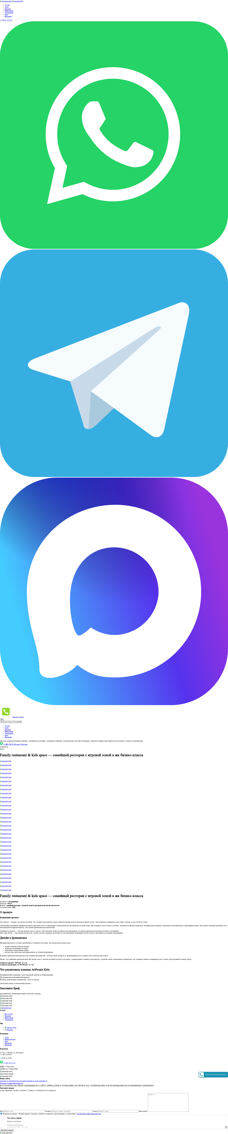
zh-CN (19, 722)
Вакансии (8, 16)
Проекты (8, 1016)
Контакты (8, 1045)
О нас (7, 7)
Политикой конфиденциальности (89, 1114)
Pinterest (10, 1030)
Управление (9, 13)
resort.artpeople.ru (41, 1081)
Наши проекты (10, 1039)
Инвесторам (9, 11)
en (2, 722)
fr (14, 722)
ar (5, 722)
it (8, 722)
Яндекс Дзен (11, 1028)
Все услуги (9, 1014)
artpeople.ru (4, 1081)
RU (2, 719)
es (11, 722)
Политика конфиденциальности (11, 1083)
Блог (6, 14)
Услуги (7, 5)
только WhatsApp (15, 744)
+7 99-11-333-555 (6, 20)
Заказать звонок (18, 717)
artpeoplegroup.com (15, 1081)
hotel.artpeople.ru (28, 1081)
